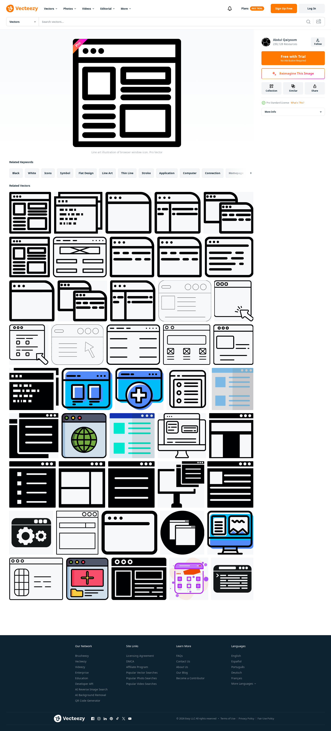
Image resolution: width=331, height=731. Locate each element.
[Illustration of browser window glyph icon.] (138, 579)
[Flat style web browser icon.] (231, 435)
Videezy (80, 667)
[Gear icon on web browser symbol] (31, 533)
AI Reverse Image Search (91, 689)
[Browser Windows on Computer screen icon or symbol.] (230, 533)
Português (238, 667)
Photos (68, 8)
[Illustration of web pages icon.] (33, 435)
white (32, 173)
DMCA (130, 661)
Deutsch (236, 672)
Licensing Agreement (140, 656)
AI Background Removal (90, 695)
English (236, 656)
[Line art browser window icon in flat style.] (129, 533)
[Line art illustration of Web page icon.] (128, 213)
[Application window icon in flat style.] (131, 484)
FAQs (179, 656)
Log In (311, 8)
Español (236, 661)
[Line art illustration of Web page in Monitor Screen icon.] (182, 435)
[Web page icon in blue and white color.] (232, 389)
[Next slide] (247, 173)
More (124, 8)
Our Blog (182, 672)
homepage (236, 173)
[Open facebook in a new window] (92, 718)
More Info (270, 111)
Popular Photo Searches (141, 678)
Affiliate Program (137, 667)
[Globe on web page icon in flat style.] (83, 435)
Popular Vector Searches (142, 672)
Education (81, 678)
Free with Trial (293, 58)
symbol (65, 173)
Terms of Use (227, 718)
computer (190, 173)
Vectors (49, 8)
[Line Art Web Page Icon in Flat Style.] (184, 300)
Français (236, 678)
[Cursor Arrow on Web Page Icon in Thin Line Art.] (77, 344)
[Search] (308, 21)
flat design (86, 173)
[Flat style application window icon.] (230, 484)
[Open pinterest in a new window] (111, 718)
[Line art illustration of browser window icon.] (30, 213)
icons (48, 173)
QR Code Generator (87, 700)
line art (107, 173)
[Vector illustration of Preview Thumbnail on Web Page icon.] (87, 389)
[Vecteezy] (22, 8)
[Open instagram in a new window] (98, 718)
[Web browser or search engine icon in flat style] (77, 533)
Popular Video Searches (141, 684)
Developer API (84, 684)
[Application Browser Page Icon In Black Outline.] (186, 344)
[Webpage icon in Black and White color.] (82, 484)
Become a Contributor (190, 678)
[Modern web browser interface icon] (232, 579)
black (16, 173)
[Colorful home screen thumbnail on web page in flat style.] (188, 579)
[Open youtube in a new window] (129, 718)
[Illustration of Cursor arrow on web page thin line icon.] (233, 300)
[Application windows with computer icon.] (181, 484)
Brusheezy (82, 656)
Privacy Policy (246, 718)
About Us (182, 667)
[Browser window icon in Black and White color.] (34, 389)
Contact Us (183, 661)
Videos (86, 8)
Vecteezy (80, 661)
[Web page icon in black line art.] (229, 257)
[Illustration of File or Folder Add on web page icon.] (87, 579)
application (166, 173)
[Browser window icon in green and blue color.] (132, 435)
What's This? (297, 102)
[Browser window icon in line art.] (78, 213)
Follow (318, 44)
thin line (127, 173)
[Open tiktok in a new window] (117, 718)
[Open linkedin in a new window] (105, 718)
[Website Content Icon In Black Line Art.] (80, 257)
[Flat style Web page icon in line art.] (233, 344)
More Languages (242, 683)
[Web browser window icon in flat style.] (32, 484)
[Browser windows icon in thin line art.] (228, 213)
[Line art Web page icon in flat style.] (178, 213)
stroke (146, 173)
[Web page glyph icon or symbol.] (182, 533)
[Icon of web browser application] (188, 389)
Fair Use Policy (266, 718)
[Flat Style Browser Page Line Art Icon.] (36, 579)
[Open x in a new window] (123, 718)
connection (212, 173)
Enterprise (82, 672)
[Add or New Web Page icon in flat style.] (139, 389)
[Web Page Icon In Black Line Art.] (133, 344)
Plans (244, 8)
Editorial (105, 8)
